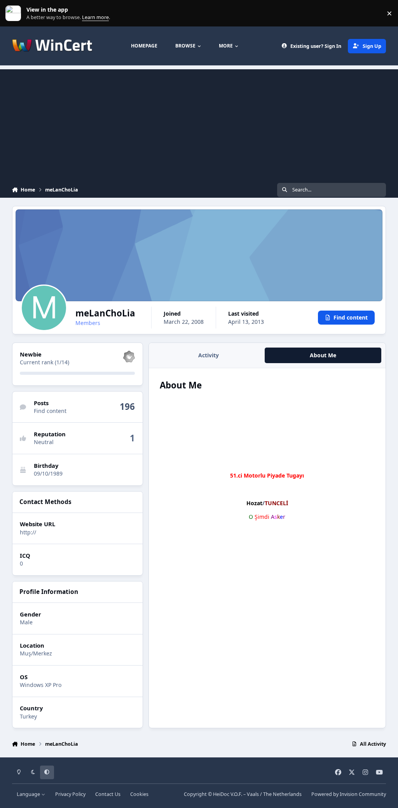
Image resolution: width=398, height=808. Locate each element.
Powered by (348, 794)
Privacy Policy (70, 794)
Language (29, 794)
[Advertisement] (199, 123)
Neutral (44, 442)
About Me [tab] (323, 355)
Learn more (15, 13)
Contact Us (107, 794)
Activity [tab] (208, 355)
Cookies (139, 794)
